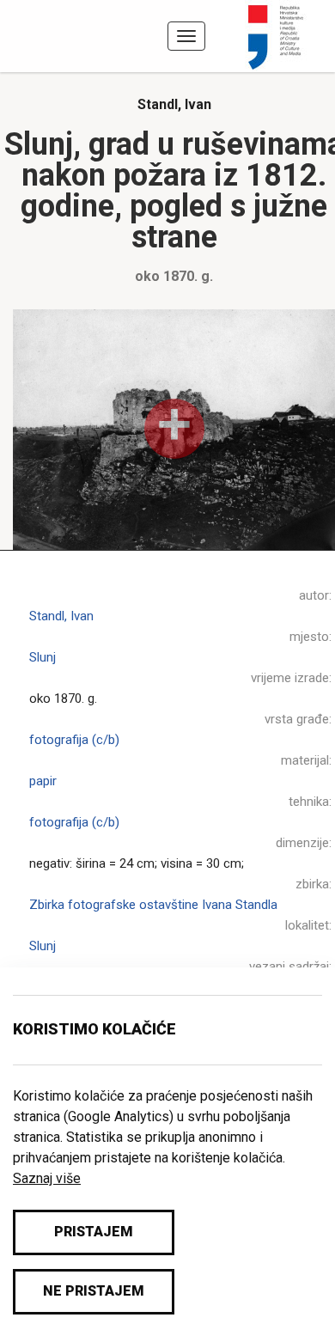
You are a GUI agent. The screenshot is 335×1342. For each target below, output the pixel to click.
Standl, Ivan (174, 104)
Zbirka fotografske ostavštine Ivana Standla (153, 904)
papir (43, 781)
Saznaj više (47, 1178)
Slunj (42, 657)
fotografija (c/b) (74, 739)
